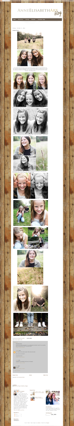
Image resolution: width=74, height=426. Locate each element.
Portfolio (20, 19)
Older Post (45, 375)
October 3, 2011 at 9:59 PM (20, 357)
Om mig (27, 19)
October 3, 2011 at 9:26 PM (20, 347)
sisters (21, 339)
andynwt (38, 422)
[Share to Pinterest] (31, 338)
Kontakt (33, 19)
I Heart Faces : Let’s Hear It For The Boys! (39, 392)
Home (14, 19)
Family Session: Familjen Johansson (39, 398)
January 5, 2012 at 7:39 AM (20, 368)
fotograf (18, 339)
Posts (16, 414)
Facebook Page (41, 19)
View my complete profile (19, 410)
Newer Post (15, 375)
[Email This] (27, 338)
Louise (17, 360)
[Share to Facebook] (30, 338)
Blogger (47, 422)
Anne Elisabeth (21, 391)
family (16, 339)
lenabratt (17, 350)
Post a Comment (17, 370)
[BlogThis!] (28, 338)
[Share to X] (29, 338)
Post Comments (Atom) (20, 377)
